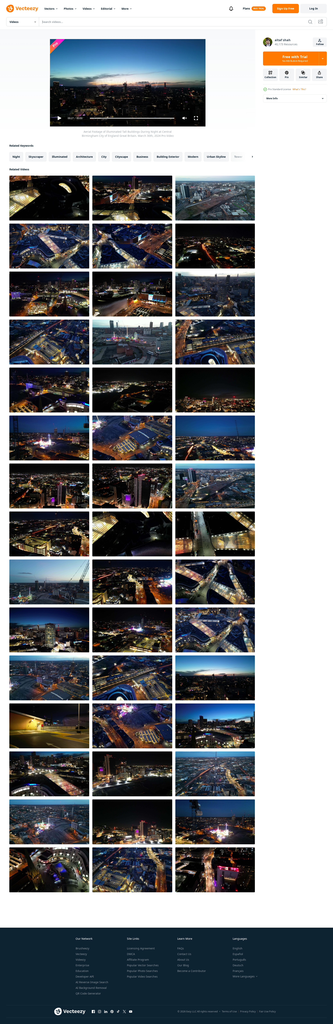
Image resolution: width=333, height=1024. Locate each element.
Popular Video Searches (142, 976)
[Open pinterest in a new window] (112, 1011)
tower (238, 157)
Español (238, 954)
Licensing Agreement (141, 948)
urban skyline (216, 157)
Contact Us (184, 954)
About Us (183, 959)
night (16, 157)
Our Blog (183, 965)
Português (239, 959)
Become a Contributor (191, 971)
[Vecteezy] (22, 8)
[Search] (310, 21)
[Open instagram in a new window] (99, 1011)
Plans (246, 8)
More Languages (244, 976)
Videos (87, 8)
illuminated (59, 157)
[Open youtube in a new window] (130, 1011)
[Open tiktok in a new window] (118, 1011)
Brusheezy (82, 948)
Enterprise (82, 965)
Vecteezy (81, 954)
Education (82, 971)
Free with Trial (295, 58)
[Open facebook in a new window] (93, 1011)
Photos (68, 8)
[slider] (132, 118)
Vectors (49, 8)
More (124, 8)
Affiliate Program (138, 959)
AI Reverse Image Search (92, 982)
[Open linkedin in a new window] (105, 1011)
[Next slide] (249, 156)
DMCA (131, 954)
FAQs (180, 948)
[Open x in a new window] (124, 1011)
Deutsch (238, 965)
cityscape (121, 157)
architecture (84, 157)
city (104, 157)
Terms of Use (229, 1011)
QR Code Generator (88, 993)
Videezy (81, 959)
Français (238, 971)
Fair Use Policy (267, 1011)
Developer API (85, 976)
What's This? (299, 89)
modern (193, 157)
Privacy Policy (248, 1011)
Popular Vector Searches (143, 965)
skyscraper (36, 157)
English (237, 948)
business (142, 157)
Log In (313, 8)
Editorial (106, 8)
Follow (320, 44)
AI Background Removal (91, 988)
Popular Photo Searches (142, 971)
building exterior (168, 157)
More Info (272, 98)
